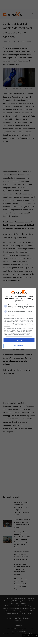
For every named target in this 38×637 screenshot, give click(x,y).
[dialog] (19, 318)
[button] (19, 315)
